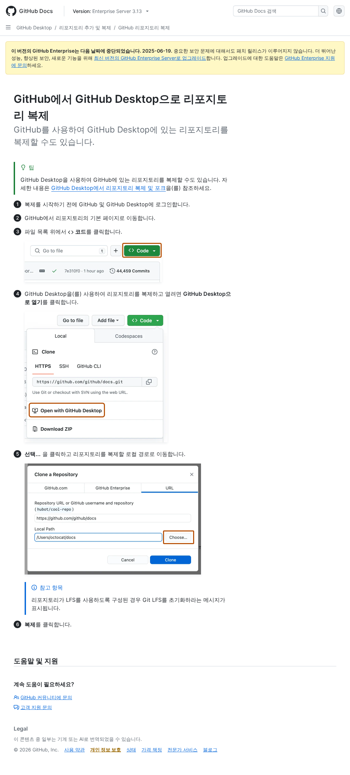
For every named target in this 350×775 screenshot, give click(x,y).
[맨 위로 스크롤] (335, 760)
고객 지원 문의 (36, 707)
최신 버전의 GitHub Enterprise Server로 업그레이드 (150, 58)
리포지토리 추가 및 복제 (85, 27)
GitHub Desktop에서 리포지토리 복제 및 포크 (108, 187)
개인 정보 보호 (105, 749)
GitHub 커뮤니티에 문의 (46, 697)
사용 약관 (74, 749)
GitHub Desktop (34, 27)
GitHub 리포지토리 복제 (144, 27)
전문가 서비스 (182, 749)
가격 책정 (152, 749)
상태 (131, 749)
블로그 (210, 749)
